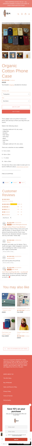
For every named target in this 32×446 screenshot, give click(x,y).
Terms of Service (8, 396)
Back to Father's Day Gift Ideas (17, 348)
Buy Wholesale (7, 382)
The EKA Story (7, 378)
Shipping (11, 85)
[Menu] (29, 14)
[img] (11, 222)
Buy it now (16, 111)
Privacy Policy (7, 391)
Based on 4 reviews (7, 201)
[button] (6, 80)
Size (3, 97)
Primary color (5, 91)
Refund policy (7, 400)
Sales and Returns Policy (10, 387)
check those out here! (22, 166)
